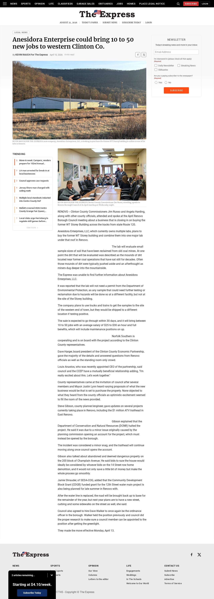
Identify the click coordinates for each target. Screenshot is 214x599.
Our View (93, 571)
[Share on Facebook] (137, 55)
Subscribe (191, 4)
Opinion (40, 3)
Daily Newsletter (166, 65)
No (169, 82)
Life (51, 3)
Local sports (56, 571)
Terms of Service (173, 583)
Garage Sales (85, 3)
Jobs (120, 3)
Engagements (133, 571)
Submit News (110, 22)
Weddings (131, 575)
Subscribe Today (131, 22)
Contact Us (171, 565)
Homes (131, 3)
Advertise (169, 579)
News (13, 3)
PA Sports (55, 575)
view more (31, 227)
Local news (21, 32)
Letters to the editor (98, 579)
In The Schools (133, 579)
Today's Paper (90, 22)
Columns (92, 575)
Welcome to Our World (137, 583)
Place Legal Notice (152, 3)
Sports (25, 3)
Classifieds (65, 3)
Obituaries (105, 3)
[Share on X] (143, 55)
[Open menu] (4, 4)
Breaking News (188, 65)
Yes (159, 82)
